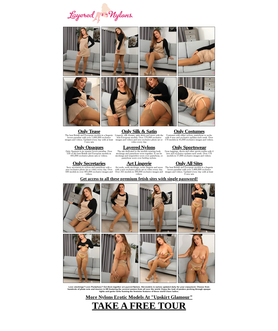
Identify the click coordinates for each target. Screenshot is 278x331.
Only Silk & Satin (139, 131)
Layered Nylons (139, 147)
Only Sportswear (189, 147)
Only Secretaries (89, 163)
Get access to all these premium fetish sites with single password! (139, 178)
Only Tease (89, 131)
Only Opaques (88, 147)
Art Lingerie (139, 163)
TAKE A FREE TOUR (139, 305)
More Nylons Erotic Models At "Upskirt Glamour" (139, 297)
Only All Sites (189, 163)
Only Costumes (189, 131)
